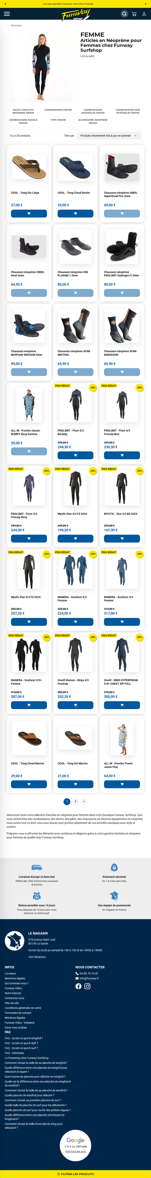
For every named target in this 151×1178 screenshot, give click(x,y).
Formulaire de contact (18, 1012)
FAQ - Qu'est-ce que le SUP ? (21, 1043)
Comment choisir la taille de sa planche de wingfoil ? (36, 1062)
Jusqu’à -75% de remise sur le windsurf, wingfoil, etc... (73, 3)
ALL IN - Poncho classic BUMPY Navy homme (25, 432)
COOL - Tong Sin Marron (73, 763)
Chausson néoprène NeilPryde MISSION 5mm (26, 353)
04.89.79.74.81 (89, 973)
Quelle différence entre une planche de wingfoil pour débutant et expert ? (36, 1069)
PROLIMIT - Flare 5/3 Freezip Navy (24, 515)
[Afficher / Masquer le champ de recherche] (124, 14)
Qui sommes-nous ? (17, 983)
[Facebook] (78, 986)
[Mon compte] (144, 14)
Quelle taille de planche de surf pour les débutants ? (36, 1105)
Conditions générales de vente (23, 1007)
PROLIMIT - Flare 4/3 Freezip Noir (117, 432)
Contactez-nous (14, 998)
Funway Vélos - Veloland (19, 1022)
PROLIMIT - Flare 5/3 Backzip (71, 432)
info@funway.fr (89, 978)
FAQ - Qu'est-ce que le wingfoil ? (24, 1038)
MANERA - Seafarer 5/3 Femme (72, 598)
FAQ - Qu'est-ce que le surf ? (21, 1048)
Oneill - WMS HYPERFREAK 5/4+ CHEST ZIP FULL (121, 682)
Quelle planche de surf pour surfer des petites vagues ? (38, 1110)
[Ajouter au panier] (29, 214)
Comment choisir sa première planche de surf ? (33, 1100)
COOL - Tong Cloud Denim (74, 192)
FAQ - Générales (14, 1053)
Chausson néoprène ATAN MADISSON (120, 353)
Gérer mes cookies (16, 1027)
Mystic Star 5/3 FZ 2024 (26, 597)
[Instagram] (87, 986)
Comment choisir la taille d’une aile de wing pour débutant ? (34, 1125)
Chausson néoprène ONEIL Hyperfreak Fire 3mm (120, 194)
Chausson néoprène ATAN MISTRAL (74, 353)
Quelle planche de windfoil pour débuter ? (29, 1095)
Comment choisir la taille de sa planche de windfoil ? (36, 1090)
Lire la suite (87, 56)
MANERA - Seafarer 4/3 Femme (118, 598)
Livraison (10, 973)
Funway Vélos (13, 988)
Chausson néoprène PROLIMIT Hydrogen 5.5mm (121, 273)
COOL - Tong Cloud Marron (27, 763)
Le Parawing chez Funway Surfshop (27, 1057)
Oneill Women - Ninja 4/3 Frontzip (73, 682)
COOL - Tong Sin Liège (25, 192)
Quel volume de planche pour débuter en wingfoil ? (35, 1076)
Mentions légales (15, 978)
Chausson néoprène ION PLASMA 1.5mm (73, 273)
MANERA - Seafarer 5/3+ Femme (26, 682)
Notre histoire (13, 993)
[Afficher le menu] (11, 14)
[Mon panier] (134, 14)
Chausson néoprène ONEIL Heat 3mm (27, 273)
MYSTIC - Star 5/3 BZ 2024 (120, 513)
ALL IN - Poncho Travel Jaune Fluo (118, 765)
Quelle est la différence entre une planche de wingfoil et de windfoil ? (38, 1083)
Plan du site (12, 1003)
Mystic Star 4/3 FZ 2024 (72, 513)
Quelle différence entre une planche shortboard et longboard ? (34, 1117)
